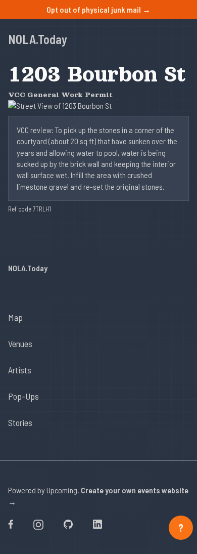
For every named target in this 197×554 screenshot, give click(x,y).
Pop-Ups (23, 396)
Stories (20, 422)
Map (15, 317)
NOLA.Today (37, 39)
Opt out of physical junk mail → (98, 9)
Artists (19, 369)
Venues (20, 343)
